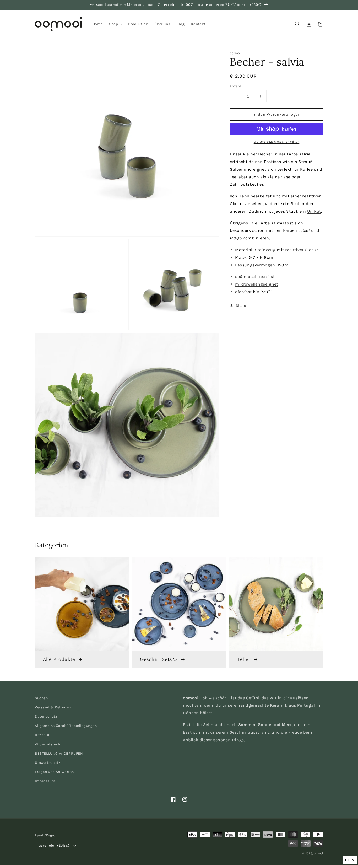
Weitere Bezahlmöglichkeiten (277, 141)
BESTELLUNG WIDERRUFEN (59, 753)
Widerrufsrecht (48, 744)
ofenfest (243, 291)
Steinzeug (265, 249)
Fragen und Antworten (54, 772)
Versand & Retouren (53, 707)
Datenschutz (46, 716)
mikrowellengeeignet (256, 284)
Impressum (45, 781)
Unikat (314, 211)
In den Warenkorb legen (277, 114)
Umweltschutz (47, 762)
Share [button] (241, 305)
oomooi (318, 853)
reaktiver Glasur (301, 249)
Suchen (41, 698)
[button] (297, 24)
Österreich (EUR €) (54, 845)
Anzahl (235, 86)
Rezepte (42, 735)
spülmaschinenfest (255, 276)
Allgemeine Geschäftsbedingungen (66, 725)
